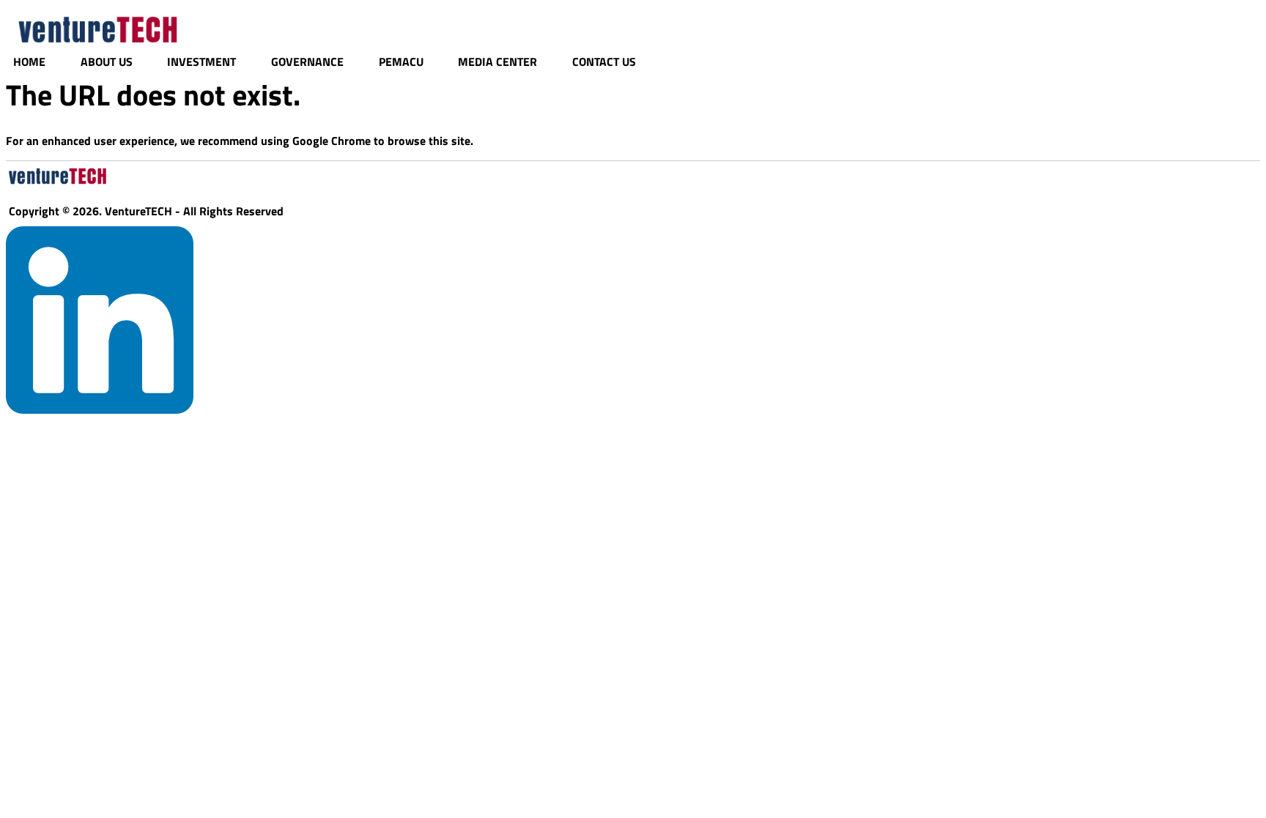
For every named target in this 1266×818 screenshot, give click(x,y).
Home (29, 61)
